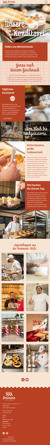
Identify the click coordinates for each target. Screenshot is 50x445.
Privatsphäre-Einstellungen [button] (9, 441)
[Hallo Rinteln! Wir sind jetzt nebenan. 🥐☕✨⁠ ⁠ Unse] (37, 328)
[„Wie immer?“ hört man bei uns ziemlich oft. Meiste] (13, 297)
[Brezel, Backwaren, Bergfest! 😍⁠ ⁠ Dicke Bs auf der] (13, 358)
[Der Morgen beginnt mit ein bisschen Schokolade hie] (13, 267)
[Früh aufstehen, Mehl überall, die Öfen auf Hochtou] (37, 267)
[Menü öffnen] (46, 2)
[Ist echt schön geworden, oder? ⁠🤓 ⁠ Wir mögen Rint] (13, 328)
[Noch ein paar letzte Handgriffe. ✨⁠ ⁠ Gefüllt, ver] (37, 358)
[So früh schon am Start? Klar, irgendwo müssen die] (37, 297)
